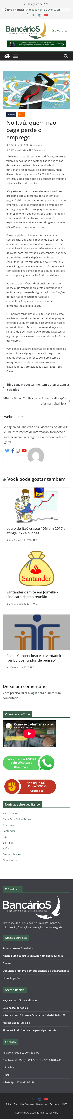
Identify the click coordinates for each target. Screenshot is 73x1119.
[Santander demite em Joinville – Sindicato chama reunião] (36, 553)
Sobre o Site (12, 1104)
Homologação (11, 978)
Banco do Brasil (12, 813)
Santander (9, 831)
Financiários (10, 860)
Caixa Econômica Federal (17, 819)
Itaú (21, 114)
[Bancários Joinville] (7, 56)
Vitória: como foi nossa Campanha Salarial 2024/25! (34, 1015)
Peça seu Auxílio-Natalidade (20, 1000)
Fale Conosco (26, 1104)
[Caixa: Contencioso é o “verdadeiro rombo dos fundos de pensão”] (36, 617)
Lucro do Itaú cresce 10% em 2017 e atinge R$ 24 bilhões (35, 530)
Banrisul (8, 842)
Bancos (11, 114)
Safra (6, 848)
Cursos (7, 963)
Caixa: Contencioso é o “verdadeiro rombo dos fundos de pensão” (35, 658)
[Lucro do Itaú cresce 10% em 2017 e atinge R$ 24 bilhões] (36, 490)
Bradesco (8, 825)
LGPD (65, 1104)
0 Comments (38, 150)
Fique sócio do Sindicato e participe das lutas (30, 1030)
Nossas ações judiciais (16, 1022)
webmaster (38, 144)
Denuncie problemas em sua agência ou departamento (36, 970)
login (33, 693)
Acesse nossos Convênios (18, 948)
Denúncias (41, 1104)
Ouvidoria (54, 1104)
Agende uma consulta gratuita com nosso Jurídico (33, 955)
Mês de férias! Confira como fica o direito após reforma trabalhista (34, 400)
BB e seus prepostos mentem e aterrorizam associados (38, 387)
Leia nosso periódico (15, 1008)
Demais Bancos (12, 854)
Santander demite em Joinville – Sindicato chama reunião (32, 594)
